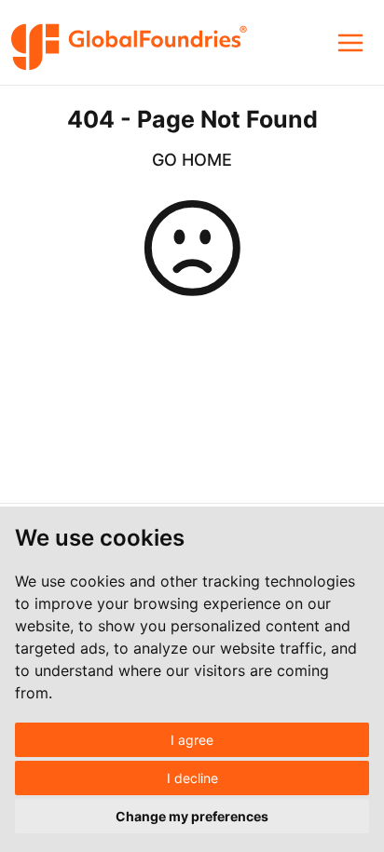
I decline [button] (192, 778)
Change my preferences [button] (192, 816)
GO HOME (192, 159)
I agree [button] (192, 740)
